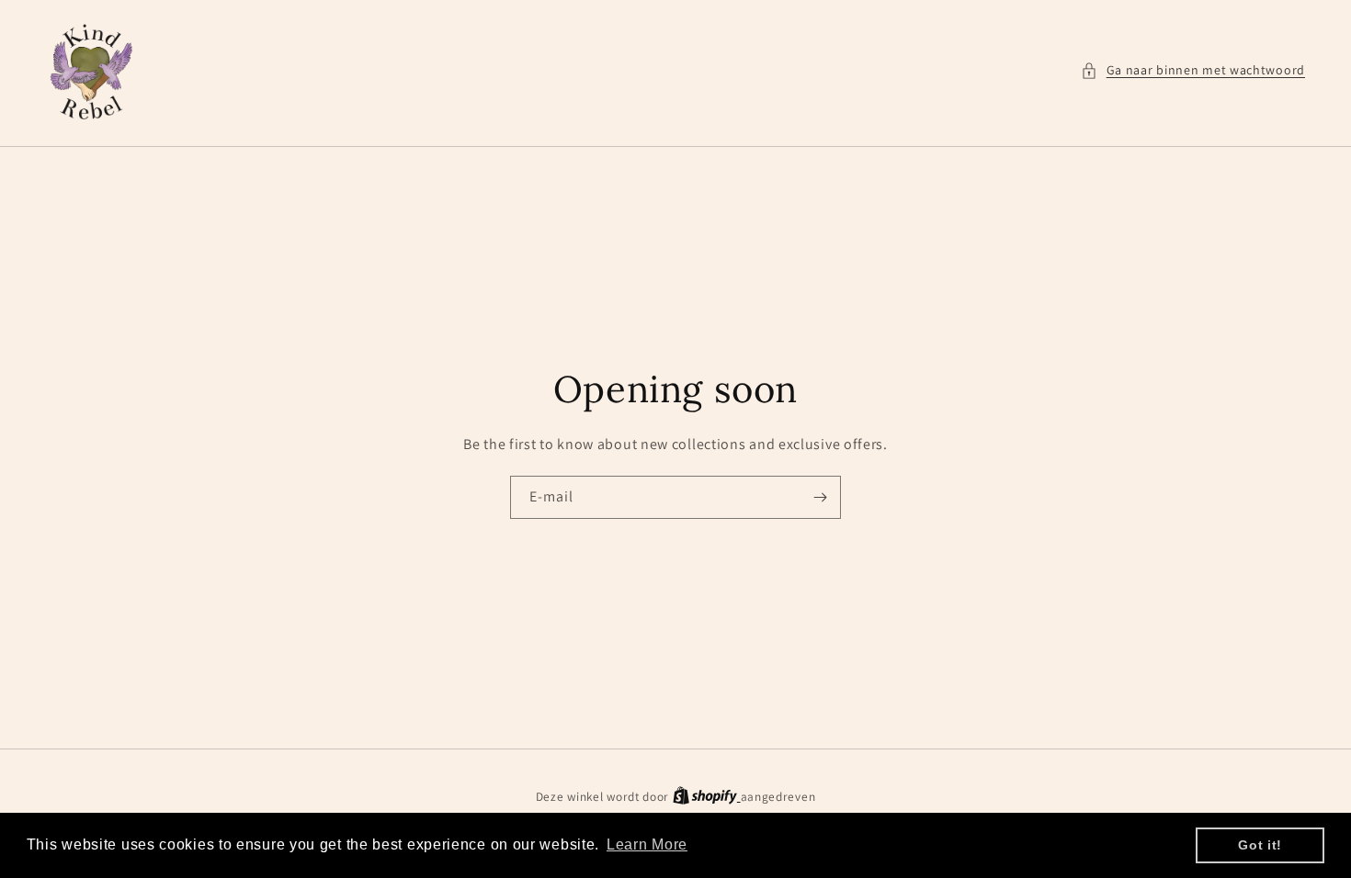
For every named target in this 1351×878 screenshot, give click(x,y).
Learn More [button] (647, 844)
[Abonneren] (820, 497)
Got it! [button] (1260, 845)
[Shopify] (707, 797)
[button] (1193, 70)
